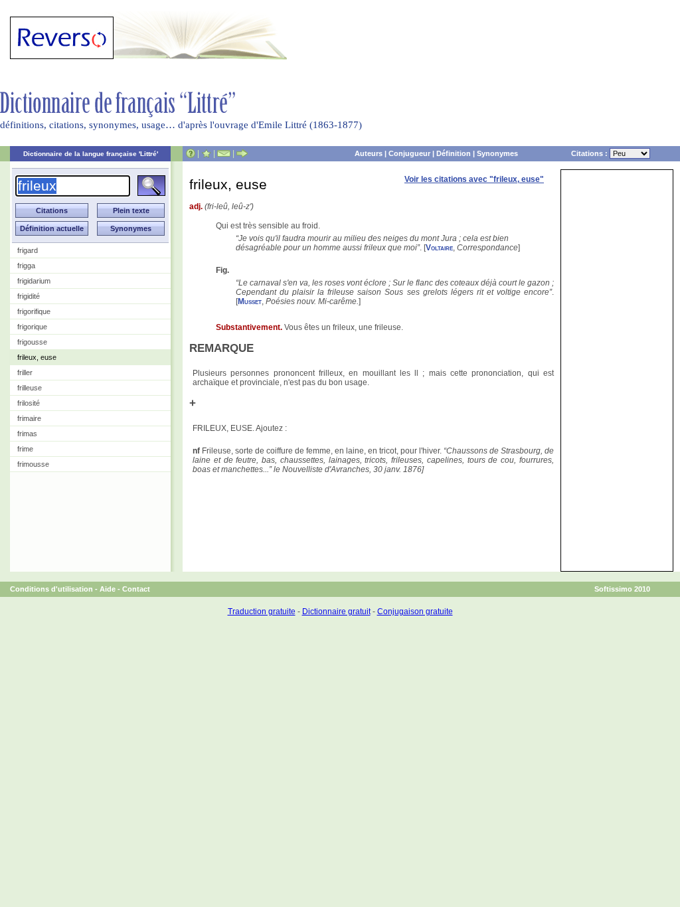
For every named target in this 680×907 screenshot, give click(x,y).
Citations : (590, 153)
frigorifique (33, 311)
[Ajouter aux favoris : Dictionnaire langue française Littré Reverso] (206, 153)
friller (25, 372)
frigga (26, 266)
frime (25, 449)
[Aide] (190, 153)
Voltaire (439, 247)
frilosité (28, 403)
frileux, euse (36, 357)
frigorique (32, 327)
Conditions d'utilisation (51, 589)
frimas (27, 434)
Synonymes (497, 153)
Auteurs (368, 153)
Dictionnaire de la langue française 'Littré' (90, 153)
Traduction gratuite (262, 611)
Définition (453, 153)
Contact (136, 589)
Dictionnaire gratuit (336, 611)
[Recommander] (242, 153)
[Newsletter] (223, 153)
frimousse (33, 464)
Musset (250, 301)
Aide (108, 589)
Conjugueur (409, 153)
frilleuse (29, 388)
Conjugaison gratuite (415, 611)
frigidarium (33, 281)
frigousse (32, 342)
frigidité (28, 296)
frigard (27, 250)
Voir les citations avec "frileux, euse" (474, 179)
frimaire (29, 418)
